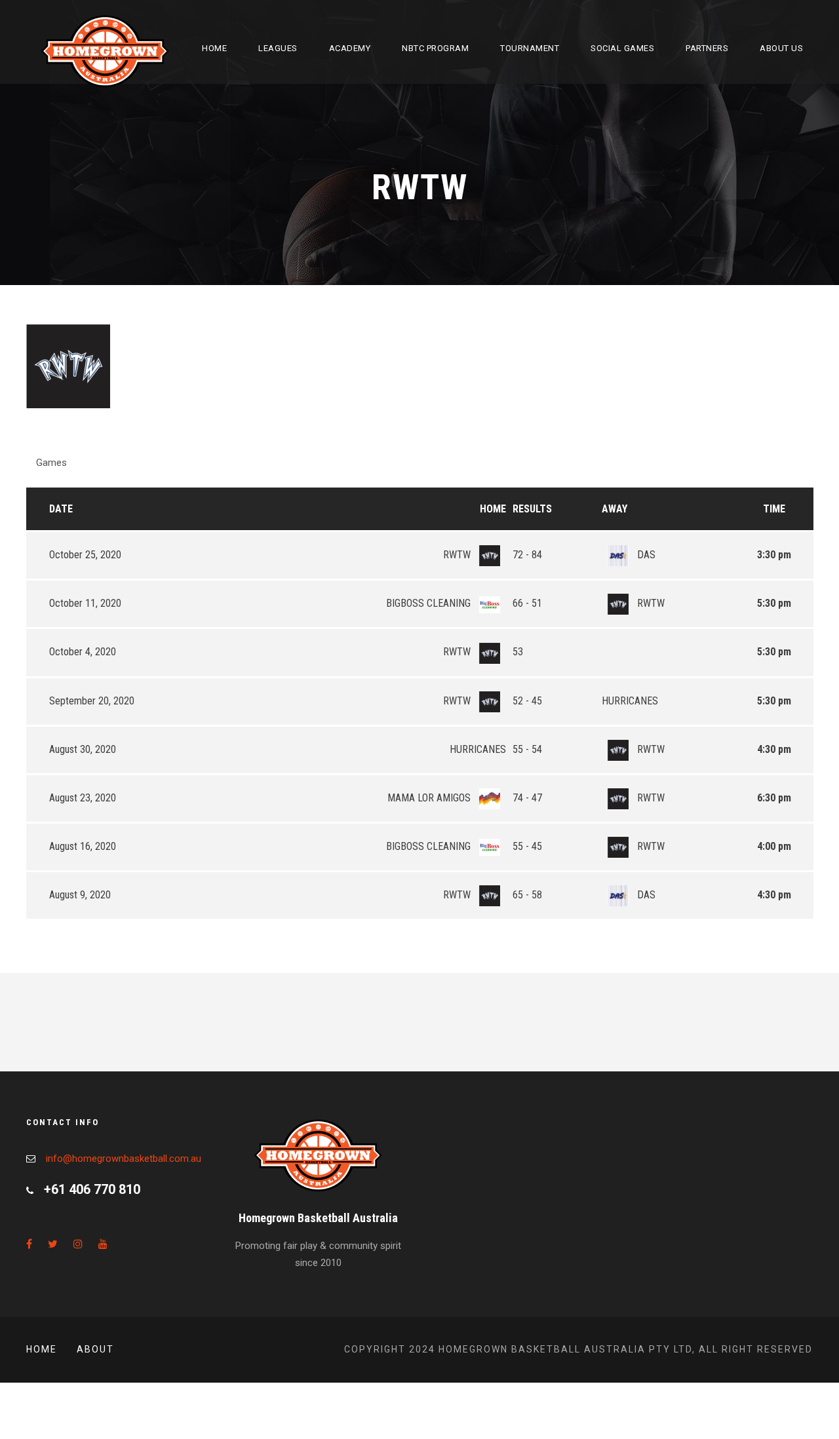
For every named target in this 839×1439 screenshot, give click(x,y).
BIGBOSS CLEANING (429, 603)
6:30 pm (774, 798)
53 (518, 651)
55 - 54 (527, 749)
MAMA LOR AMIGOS (430, 798)
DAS (646, 554)
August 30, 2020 (82, 749)
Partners (707, 48)
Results (532, 509)
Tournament (529, 48)
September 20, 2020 (91, 701)
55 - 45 (527, 846)
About (95, 1349)
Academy (350, 48)
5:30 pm (774, 603)
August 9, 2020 (80, 895)
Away (614, 509)
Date (61, 509)
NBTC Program (435, 48)
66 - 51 (527, 603)
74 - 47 (527, 798)
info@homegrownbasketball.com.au (123, 1158)
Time (774, 509)
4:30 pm (774, 749)
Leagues (278, 48)
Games (51, 463)
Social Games (622, 48)
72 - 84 (527, 554)
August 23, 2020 (82, 798)
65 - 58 (527, 895)
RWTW (458, 554)
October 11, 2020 (85, 603)
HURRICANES (630, 701)
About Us (781, 48)
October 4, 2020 (82, 651)
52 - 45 (527, 701)
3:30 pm (774, 554)
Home (214, 48)
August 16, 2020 (82, 846)
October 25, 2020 (85, 554)
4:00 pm (774, 846)
